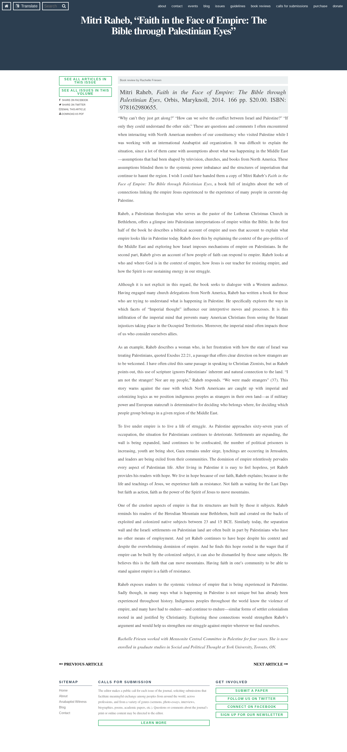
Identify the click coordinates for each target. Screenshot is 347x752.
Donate (338, 6)
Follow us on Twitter (252, 698)
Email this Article (73, 109)
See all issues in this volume (85, 92)
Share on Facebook (74, 100)
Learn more (154, 722)
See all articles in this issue (85, 80)
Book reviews (261, 6)
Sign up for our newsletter (251, 714)
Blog (206, 6)
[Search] (64, 6)
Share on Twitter (73, 104)
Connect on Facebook (252, 706)
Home (63, 690)
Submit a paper (251, 690)
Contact (177, 6)
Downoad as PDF (72, 114)
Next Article (269, 664)
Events (193, 6)
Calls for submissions (292, 6)
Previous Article (83, 664)
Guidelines (237, 6)
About (162, 6)
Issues (220, 6)
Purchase (320, 6)
